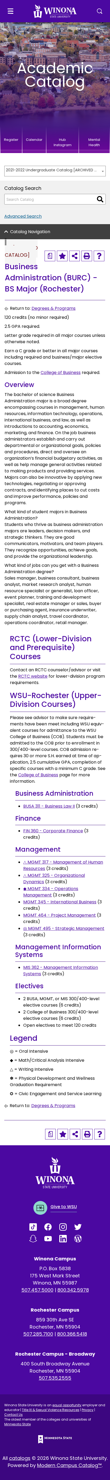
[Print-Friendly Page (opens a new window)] (86, 256)
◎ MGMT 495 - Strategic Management (63, 928)
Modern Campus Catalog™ (69, 1465)
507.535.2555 (55, 1378)
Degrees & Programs (54, 308)
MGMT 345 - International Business (59, 902)
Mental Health (94, 142)
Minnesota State (17, 1424)
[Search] (100, 199)
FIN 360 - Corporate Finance (53, 831)
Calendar (34, 139)
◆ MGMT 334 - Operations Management (50, 892)
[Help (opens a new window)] (99, 256)
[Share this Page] (74, 256)
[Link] (36, 1227)
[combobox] (55, 171)
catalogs (19, 1458)
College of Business (61, 372)
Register (11, 139)
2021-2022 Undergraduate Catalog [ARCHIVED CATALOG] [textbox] (52, 170)
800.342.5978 (73, 1290)
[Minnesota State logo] (55, 1439)
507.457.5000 (37, 1290)
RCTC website (33, 676)
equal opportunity (66, 1405)
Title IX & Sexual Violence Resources (50, 1410)
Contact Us (13, 1414)
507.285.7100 (38, 1334)
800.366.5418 (72, 1334)
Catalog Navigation (30, 232)
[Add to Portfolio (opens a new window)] (62, 256)
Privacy (87, 1410)
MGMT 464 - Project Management (59, 915)
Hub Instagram (63, 142)
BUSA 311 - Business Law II (49, 806)
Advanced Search (23, 216)
